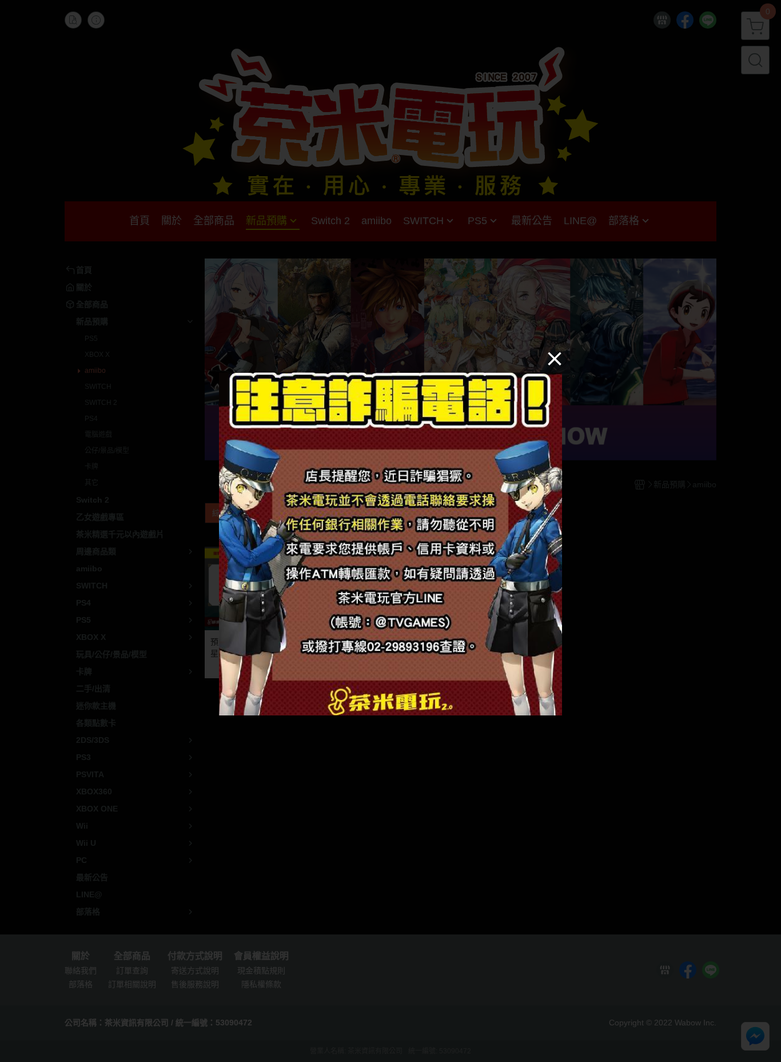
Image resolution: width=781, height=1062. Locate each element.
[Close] (554, 358)
